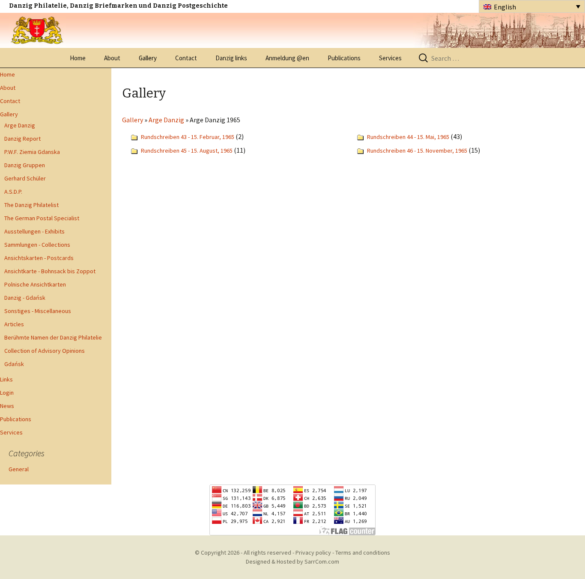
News (7, 406)
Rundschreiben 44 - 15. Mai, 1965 (408, 137)
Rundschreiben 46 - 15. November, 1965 (417, 150)
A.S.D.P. (13, 191)
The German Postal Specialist (41, 218)
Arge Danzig (19, 125)
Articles (14, 324)
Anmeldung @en (287, 58)
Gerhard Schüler (25, 178)
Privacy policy (313, 552)
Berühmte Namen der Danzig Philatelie (53, 337)
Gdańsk (14, 364)
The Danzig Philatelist (31, 205)
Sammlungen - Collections (37, 244)
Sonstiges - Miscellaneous (37, 311)
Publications (344, 58)
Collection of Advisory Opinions (44, 350)
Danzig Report (22, 138)
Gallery (148, 58)
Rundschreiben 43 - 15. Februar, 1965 (187, 137)
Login (7, 392)
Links (6, 379)
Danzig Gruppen (24, 165)
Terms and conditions (362, 552)
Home (78, 58)
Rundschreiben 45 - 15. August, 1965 (187, 150)
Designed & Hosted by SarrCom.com (292, 561)
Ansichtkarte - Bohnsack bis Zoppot (50, 271)
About (112, 58)
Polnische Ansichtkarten (35, 284)
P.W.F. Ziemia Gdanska (32, 152)
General (19, 469)
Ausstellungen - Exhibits (34, 231)
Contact (186, 58)
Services (390, 58)
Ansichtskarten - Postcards (39, 258)
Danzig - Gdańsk (24, 297)
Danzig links (231, 58)
